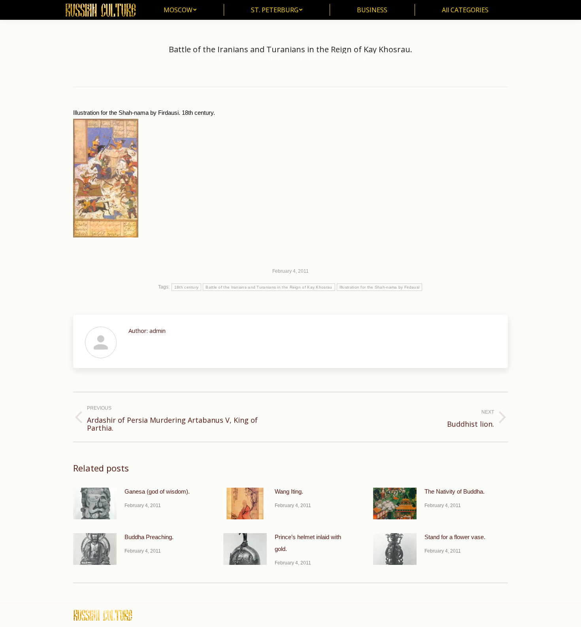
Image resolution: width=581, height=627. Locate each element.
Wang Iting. (289, 491)
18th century (186, 287)
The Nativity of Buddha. (454, 491)
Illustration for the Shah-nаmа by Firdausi (380, 287)
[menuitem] (180, 10)
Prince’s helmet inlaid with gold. (308, 543)
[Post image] (95, 503)
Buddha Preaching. (149, 537)
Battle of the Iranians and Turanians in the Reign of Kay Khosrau (269, 287)
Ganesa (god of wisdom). (157, 491)
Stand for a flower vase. (454, 537)
